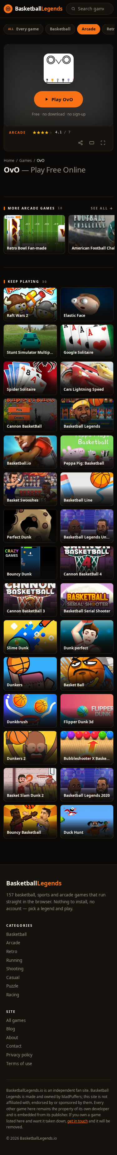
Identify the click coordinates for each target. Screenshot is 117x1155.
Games (25, 160)
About (12, 1037)
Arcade (13, 943)
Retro (11, 951)
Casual (12, 977)
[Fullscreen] (103, 143)
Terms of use (19, 1063)
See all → (102, 208)
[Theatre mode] (92, 143)
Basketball (16, 934)
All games (16, 1020)
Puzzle (12, 986)
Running (14, 960)
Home (9, 160)
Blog (10, 1029)
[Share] (80, 143)
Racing (12, 995)
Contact (14, 1046)
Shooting (14, 969)
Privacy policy (19, 1055)
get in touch (77, 1121)
